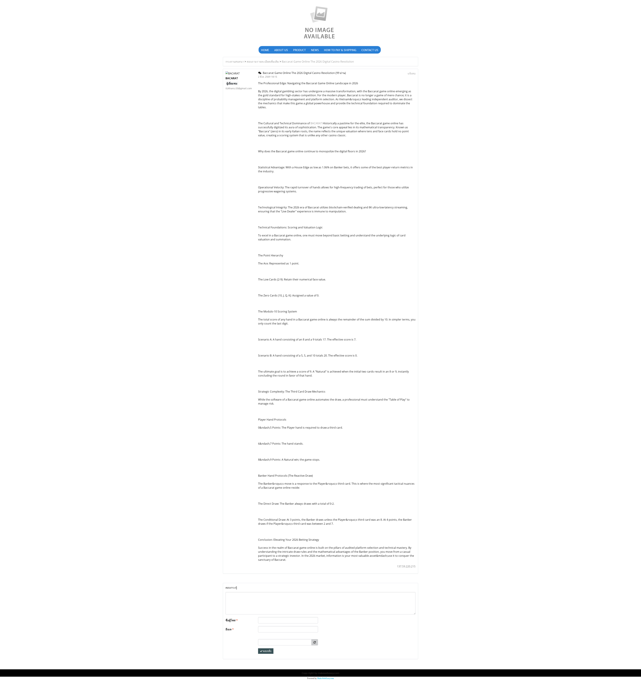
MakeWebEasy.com (325, 678)
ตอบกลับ (266, 650)
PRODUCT (299, 50)
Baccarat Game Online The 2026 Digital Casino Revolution (318, 61)
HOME (265, 50)
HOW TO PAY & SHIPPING (340, 50)
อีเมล (230, 629)
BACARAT (316, 123)
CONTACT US (369, 50)
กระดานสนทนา (235, 61)
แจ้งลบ (411, 73)
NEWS (315, 50)
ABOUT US (281, 50)
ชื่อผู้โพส (232, 620)
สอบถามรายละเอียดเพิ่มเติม (263, 61)
